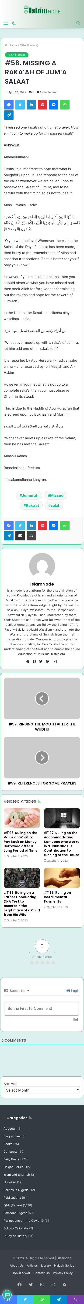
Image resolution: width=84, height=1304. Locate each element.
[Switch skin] (14, 22)
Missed (56, 495)
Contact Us (41, 1273)
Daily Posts (11, 1159)
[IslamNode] (42, 9)
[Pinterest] (42, 104)
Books (8, 1144)
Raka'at (32, 505)
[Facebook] (9, 104)
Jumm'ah (30, 495)
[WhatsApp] (65, 104)
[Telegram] (9, 115)
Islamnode (64, 1258)
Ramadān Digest (15, 1213)
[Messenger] (53, 104)
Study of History (15, 1236)
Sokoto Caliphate (16, 1228)
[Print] (31, 535)
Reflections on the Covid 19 (24, 1220)
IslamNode (42, 584)
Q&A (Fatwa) (29, 45)
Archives (10, 1084)
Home (12, 45)
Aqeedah (10, 1128)
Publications (12, 1197)
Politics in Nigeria (16, 1190)
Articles (32, 1265)
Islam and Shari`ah (17, 1174)
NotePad (10, 1182)
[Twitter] (20, 104)
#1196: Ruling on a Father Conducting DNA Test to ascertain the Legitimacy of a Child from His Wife (22, 903)
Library (46, 1265)
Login (75, 991)
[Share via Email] (20, 535)
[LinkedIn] (31, 104)
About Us (17, 1265)
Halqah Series (14, 1167)
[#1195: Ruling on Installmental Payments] (62, 878)
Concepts (11, 1151)
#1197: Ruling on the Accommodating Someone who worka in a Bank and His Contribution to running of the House (62, 844)
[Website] (29, 661)
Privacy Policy (63, 1273)
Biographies (12, 1136)
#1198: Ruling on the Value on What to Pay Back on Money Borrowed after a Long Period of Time (21, 842)
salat (55, 505)
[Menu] (6, 22)
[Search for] (78, 22)
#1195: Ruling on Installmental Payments (57, 897)
